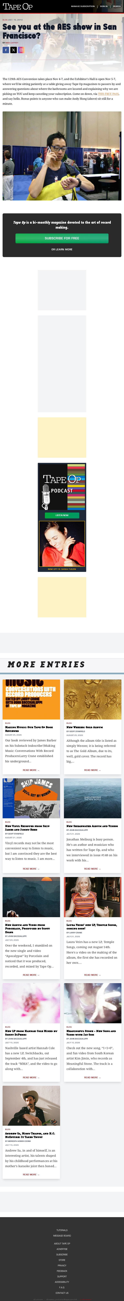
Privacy (62, 1265)
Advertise (62, 1249)
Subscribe (62, 1254)
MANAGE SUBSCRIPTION (83, 6)
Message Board (62, 1236)
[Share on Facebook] (6, 50)
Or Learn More (62, 249)
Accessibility (62, 1282)
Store (62, 1260)
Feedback (62, 1271)
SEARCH (117, 6)
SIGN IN (104, 6)
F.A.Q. (62, 1287)
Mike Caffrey (11, 43)
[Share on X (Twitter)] (13, 50)
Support (62, 1276)
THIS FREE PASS (108, 94)
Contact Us (62, 1293)
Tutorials (62, 1230)
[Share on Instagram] (21, 50)
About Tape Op (62, 1243)
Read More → (31, 770)
